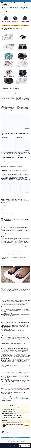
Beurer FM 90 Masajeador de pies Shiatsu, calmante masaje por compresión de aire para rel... (15, 21)
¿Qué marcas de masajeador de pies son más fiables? (9, 413)
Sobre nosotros (15, 437)
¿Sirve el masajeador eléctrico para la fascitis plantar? (9, 411)
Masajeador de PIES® (4, 0)
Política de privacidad (4, 437)
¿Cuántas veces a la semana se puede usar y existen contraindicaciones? (12, 417)
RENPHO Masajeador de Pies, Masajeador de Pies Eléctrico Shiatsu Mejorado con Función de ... (6, 21)
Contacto (13, 437)
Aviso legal (19, 437)
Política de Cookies (9, 437)
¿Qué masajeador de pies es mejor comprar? (8, 405)
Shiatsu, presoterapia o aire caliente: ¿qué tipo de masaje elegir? (10, 407)
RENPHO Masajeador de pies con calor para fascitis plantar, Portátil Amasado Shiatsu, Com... (25, 21)
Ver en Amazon (5, 25)
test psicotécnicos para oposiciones (19, 398)
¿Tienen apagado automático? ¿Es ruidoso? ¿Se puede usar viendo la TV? (12, 415)
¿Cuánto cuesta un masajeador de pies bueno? (8, 409)
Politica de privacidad (18, 445)
